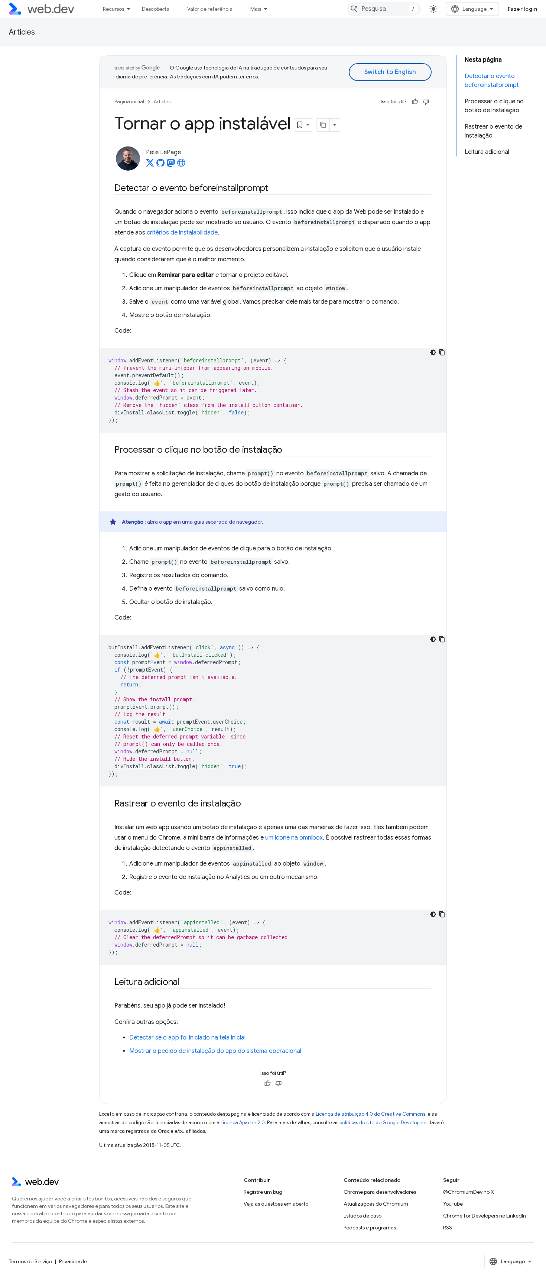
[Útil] (414, 101)
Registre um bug (263, 1192)
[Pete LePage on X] (150, 165)
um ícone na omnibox (294, 837)
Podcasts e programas (370, 1227)
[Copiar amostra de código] (442, 352)
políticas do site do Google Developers (382, 1122)
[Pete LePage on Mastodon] (171, 165)
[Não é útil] (426, 101)
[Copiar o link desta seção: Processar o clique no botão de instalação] (289, 450)
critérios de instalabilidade (182, 232)
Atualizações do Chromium (376, 1203)
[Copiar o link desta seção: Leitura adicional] (186, 982)
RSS (447, 1227)
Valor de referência (210, 9)
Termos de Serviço (30, 1261)
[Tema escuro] (433, 352)
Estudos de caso (362, 1215)
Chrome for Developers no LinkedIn (484, 1215)
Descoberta (155, 9)
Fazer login (522, 9)
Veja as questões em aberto (276, 1203)
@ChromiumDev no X (468, 1192)
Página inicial (129, 101)
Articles (22, 32)
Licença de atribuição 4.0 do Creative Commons (370, 1114)
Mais (255, 9)
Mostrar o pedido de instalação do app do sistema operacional (215, 1051)
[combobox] (384, 9)
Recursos (113, 9)
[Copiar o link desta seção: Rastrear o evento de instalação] (247, 804)
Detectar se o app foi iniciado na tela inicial (187, 1037)
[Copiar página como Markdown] (323, 125)
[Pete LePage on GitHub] (160, 165)
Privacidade (73, 1261)
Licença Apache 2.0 (243, 1122)
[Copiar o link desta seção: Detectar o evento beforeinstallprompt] (275, 188)
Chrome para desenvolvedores (380, 1192)
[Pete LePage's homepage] (181, 165)
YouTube (453, 1203)
